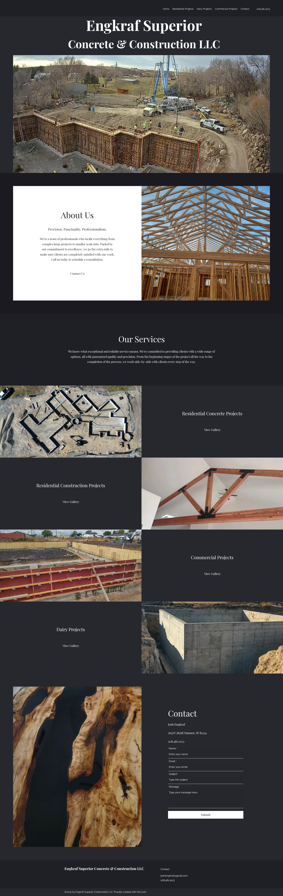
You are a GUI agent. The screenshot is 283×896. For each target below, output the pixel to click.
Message (174, 787)
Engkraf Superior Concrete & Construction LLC (104, 868)
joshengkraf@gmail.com (174, 875)
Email (172, 761)
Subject (173, 774)
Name (172, 748)
